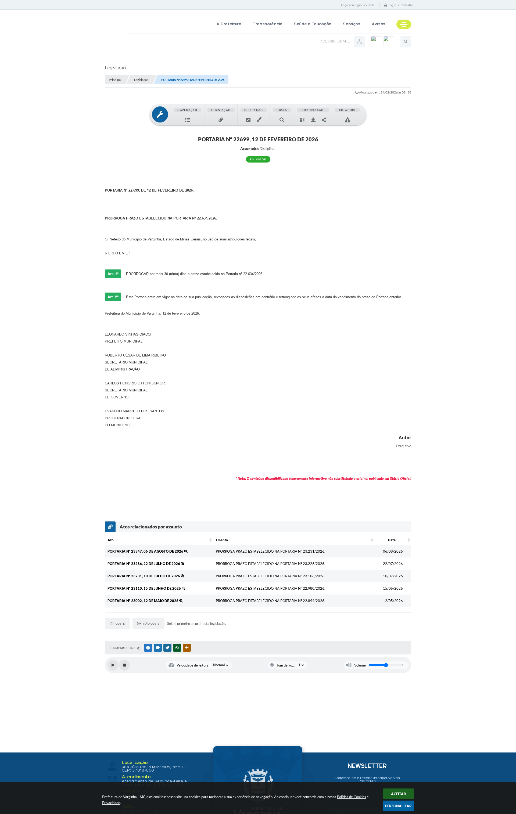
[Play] (113, 665)
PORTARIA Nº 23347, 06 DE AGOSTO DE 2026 (146, 551)
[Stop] (124, 665)
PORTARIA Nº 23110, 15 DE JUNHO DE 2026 (145, 588)
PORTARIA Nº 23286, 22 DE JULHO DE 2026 (144, 563)
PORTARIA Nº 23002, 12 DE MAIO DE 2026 (143, 601)
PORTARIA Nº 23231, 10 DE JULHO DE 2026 (144, 576)
